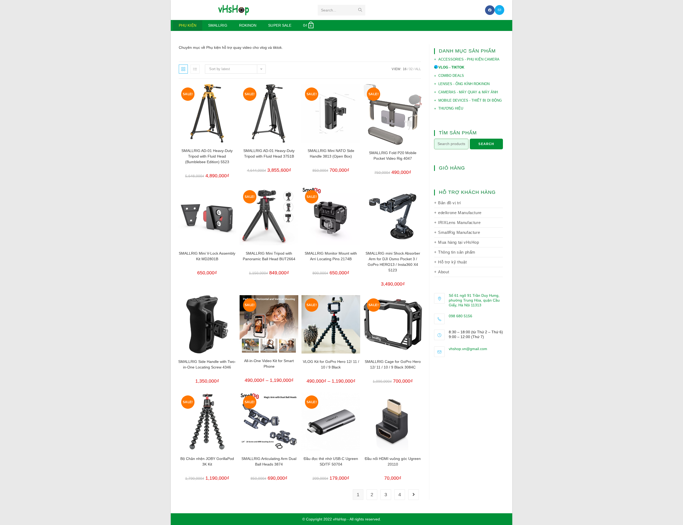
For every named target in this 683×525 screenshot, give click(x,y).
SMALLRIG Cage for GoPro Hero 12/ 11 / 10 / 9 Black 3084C (393, 364)
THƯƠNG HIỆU (450, 108)
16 (405, 69)
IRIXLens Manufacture (459, 222)
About (443, 272)
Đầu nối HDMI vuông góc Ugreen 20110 (393, 461)
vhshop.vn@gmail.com (468, 349)
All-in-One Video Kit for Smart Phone (269, 363)
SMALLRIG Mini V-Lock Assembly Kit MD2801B (207, 256)
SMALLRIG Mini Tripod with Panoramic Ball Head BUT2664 (269, 256)
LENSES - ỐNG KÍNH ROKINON (464, 84)
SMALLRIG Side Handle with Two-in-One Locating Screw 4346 (207, 364)
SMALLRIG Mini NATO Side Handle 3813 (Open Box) (331, 153)
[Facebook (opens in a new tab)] (490, 10)
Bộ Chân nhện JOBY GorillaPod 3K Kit (207, 461)
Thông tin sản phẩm (456, 252)
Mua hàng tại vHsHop (458, 242)
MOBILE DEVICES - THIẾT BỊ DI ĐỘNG (470, 100)
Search (486, 144)
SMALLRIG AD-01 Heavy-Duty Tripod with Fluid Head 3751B (269, 153)
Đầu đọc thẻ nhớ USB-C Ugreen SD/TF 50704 (331, 461)
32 (411, 69)
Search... (328, 10)
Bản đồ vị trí (449, 203)
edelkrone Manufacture (460, 212)
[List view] (195, 69)
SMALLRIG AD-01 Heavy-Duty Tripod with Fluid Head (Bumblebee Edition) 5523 (207, 156)
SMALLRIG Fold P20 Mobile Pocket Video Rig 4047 (392, 156)
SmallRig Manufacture (459, 232)
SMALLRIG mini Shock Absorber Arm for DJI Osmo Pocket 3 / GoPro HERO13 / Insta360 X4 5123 (393, 261)
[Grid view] (183, 69)
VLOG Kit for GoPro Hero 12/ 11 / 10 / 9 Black (331, 364)
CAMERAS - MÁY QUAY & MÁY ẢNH (468, 92)
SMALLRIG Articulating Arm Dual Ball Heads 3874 (268, 461)
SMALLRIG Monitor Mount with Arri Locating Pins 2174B (331, 256)
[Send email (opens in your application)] (499, 10)
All (418, 69)
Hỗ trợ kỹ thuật (452, 262)
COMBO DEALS (451, 76)
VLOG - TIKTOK (451, 67)
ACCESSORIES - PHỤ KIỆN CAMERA (468, 59)
